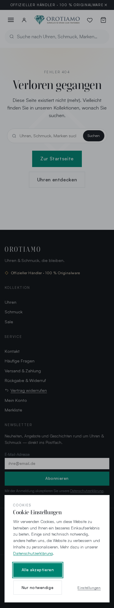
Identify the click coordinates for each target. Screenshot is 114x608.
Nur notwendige (37, 587)
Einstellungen (89, 587)
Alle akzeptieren (38, 569)
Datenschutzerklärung (33, 553)
